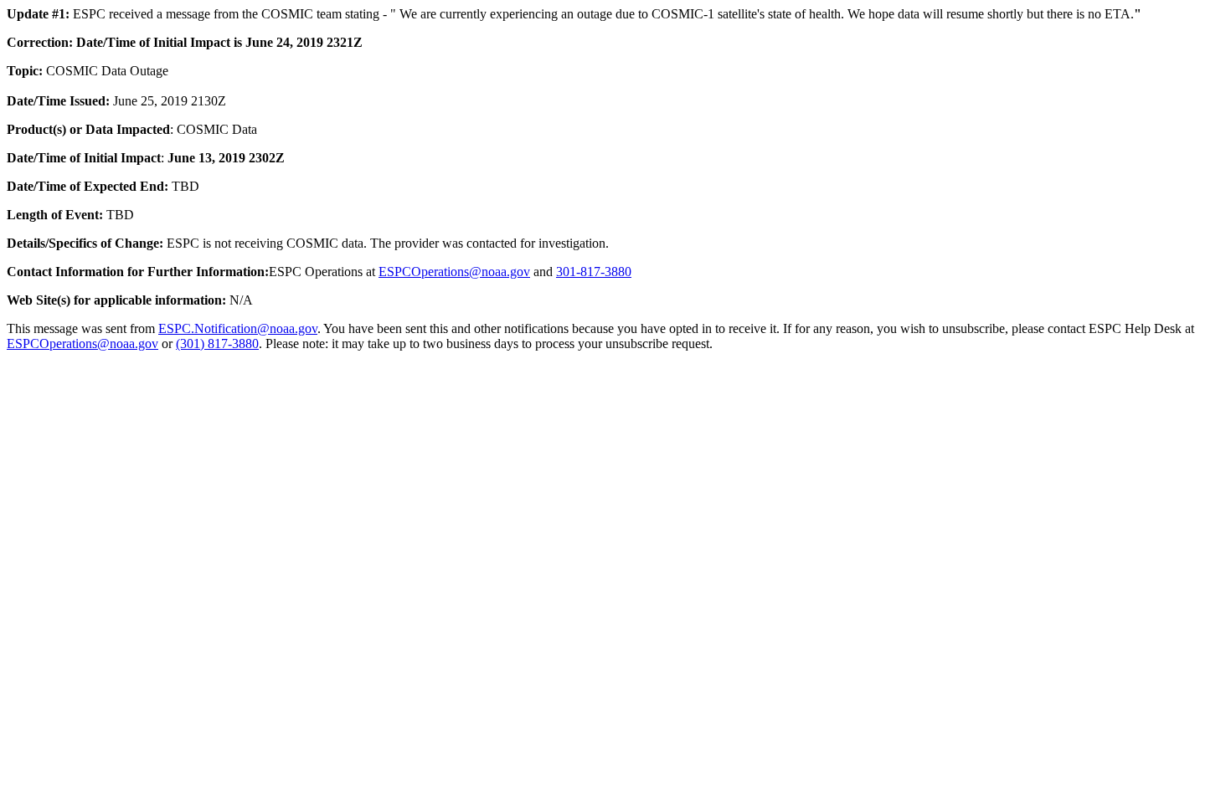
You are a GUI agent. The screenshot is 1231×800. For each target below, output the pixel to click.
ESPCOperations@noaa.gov (454, 271)
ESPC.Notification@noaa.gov (237, 328)
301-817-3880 (593, 271)
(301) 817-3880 (217, 343)
